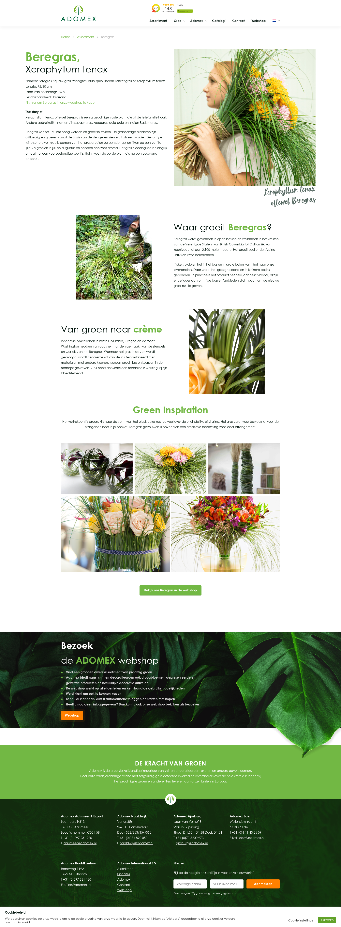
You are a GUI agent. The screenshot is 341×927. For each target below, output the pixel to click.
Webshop (258, 21)
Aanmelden (263, 884)
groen (142, 781)
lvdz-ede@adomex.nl (248, 838)
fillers (168, 781)
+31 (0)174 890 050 (133, 838)
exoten (206, 771)
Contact (238, 21)
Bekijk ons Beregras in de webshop (170, 590)
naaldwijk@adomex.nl (136, 843)
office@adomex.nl (77, 885)
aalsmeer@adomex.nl (80, 843)
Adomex (196, 21)
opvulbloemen (240, 771)
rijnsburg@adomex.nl (192, 843)
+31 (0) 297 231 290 (77, 838)
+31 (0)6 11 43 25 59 (246, 832)
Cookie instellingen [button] (301, 920)
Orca (178, 21)
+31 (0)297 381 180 (77, 879)
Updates (123, 874)
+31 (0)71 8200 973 (190, 838)
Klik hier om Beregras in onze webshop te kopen (60, 102)
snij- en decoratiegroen (182, 771)
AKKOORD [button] (327, 920)
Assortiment (158, 21)
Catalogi (219, 21)
